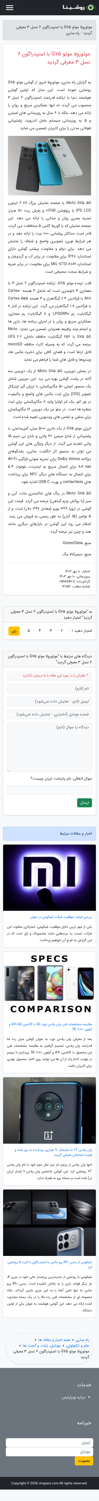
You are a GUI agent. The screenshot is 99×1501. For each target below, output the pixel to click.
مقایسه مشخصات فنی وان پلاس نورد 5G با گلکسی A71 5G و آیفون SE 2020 (50, 1027)
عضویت (84, 1461)
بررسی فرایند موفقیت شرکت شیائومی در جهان (61, 917)
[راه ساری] (78, 7)
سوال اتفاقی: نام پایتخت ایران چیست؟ (61, 779)
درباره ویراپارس (74, 1397)
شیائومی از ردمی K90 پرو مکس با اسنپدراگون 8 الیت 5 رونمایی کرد (49, 1265)
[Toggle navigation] (9, 7)
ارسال (84, 803)
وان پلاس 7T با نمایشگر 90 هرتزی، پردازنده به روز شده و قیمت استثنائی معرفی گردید (53, 1152)
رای (14, 631)
